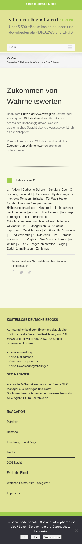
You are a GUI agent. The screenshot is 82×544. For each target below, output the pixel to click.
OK (24, 537)
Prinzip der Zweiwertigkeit (38, 114)
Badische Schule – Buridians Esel (45, 189)
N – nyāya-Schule (51, 221)
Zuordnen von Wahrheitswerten (27, 145)
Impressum (14, 493)
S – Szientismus (19, 235)
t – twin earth (41, 235)
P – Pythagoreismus (36, 226)
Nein (35, 537)
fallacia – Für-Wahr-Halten (50, 198)
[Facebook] (13, 272)
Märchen (12, 421)
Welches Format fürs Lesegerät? (28, 483)
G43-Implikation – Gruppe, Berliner (29, 203)
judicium (33, 212)
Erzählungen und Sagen (22, 442)
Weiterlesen (52, 537)
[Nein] (76, 530)
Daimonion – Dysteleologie (52, 194)
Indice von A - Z (25, 180)
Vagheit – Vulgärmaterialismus (47, 239)
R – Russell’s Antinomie (59, 230)
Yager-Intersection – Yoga (48, 244)
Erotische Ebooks (18, 472)
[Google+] (29, 272)
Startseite (12, 62)
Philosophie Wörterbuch (32, 62)
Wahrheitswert (33, 118)
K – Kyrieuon (50, 212)
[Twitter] (21, 272)
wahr (61, 118)
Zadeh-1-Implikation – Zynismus (28, 248)
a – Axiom (13, 189)
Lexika (11, 452)
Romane (12, 432)
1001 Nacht (14, 462)
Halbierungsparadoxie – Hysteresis (30, 207)
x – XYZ (23, 244)
